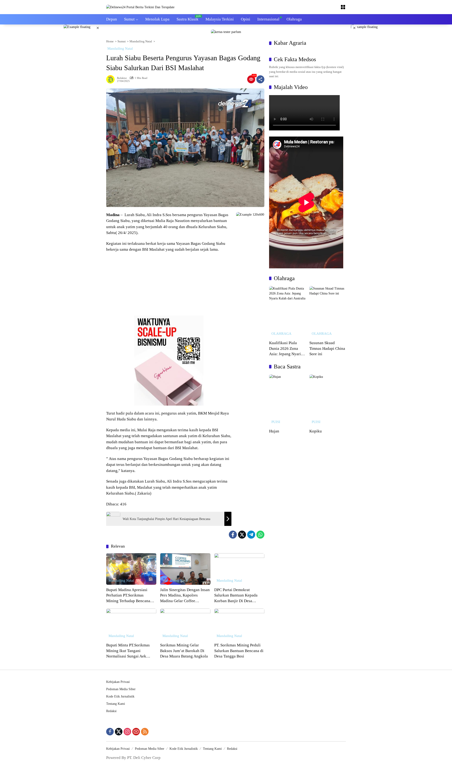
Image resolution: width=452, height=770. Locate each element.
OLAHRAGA (281, 333)
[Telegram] (251, 535)
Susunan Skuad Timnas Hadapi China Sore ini (327, 348)
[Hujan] (287, 400)
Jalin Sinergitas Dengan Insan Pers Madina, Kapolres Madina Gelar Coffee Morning (185, 596)
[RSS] (145, 731)
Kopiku (315, 431)
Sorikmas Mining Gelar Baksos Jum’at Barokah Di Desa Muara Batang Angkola (184, 650)
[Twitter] (242, 535)
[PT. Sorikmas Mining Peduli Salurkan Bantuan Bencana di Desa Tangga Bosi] (239, 624)
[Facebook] (233, 535)
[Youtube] (136, 731)
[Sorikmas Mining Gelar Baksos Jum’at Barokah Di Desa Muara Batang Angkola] (185, 624)
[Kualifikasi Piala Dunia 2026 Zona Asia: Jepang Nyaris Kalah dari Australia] (287, 312)
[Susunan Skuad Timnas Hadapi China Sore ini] (327, 312)
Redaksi (111, 711)
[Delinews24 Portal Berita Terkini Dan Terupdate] (140, 7)
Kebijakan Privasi (118, 682)
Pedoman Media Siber (121, 689)
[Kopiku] (327, 400)
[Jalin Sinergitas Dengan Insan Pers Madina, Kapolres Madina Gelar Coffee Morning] (185, 569)
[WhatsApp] (260, 535)
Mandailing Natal (120, 48)
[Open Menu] (343, 7)
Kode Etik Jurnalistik (120, 696)
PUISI (275, 422)
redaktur (122, 78)
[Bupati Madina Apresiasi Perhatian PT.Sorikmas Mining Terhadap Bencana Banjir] (131, 569)
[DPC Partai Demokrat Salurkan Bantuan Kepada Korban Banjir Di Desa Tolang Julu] (239, 569)
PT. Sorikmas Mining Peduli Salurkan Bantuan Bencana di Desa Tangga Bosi (238, 650)
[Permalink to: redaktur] (111, 79)
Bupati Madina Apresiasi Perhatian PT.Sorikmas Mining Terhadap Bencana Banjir (128, 596)
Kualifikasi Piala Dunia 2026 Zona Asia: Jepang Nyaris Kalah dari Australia (286, 349)
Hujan (274, 431)
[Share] (260, 79)
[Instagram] (127, 731)
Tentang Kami (115, 703)
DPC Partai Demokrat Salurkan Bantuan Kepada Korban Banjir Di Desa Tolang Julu (236, 596)
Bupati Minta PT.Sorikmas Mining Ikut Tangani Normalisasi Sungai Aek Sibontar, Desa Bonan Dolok (129, 651)
